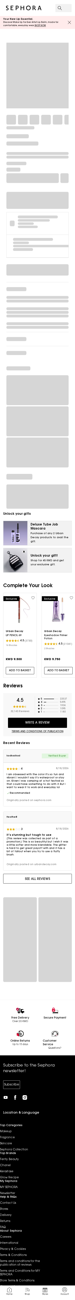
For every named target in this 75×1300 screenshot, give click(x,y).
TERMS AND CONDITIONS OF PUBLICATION (37, 731)
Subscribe (11, 1084)
